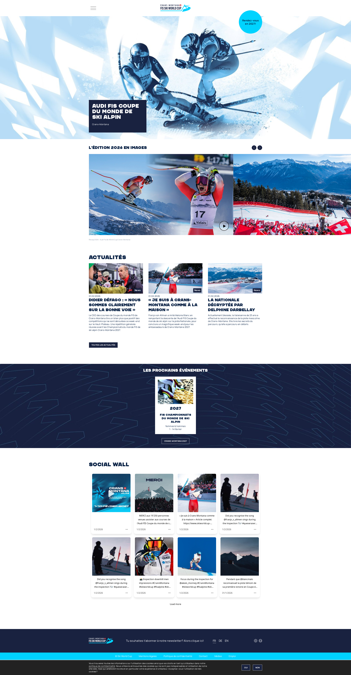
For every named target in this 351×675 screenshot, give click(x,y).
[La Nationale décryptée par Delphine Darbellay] (235, 294)
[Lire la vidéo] (161, 194)
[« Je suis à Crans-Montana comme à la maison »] (175, 296)
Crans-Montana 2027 (175, 441)
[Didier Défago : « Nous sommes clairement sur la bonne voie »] (116, 297)
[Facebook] (260, 640)
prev (254, 147)
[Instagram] (255, 640)
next (260, 147)
